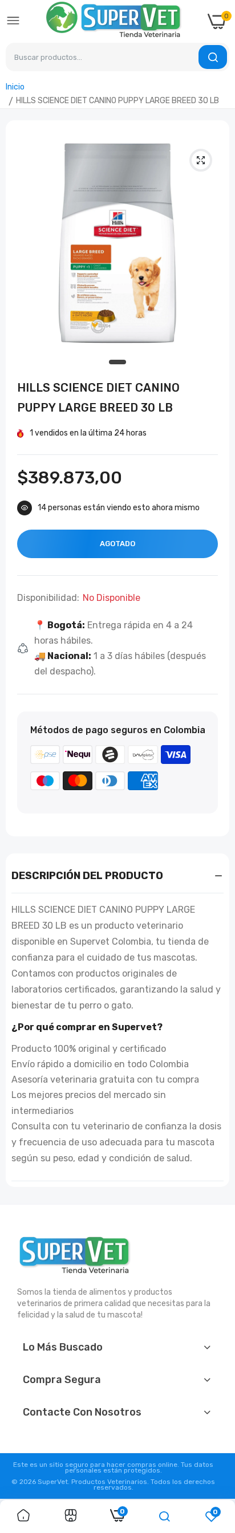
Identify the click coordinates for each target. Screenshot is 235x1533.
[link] (23, 1516)
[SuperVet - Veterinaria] (114, 21)
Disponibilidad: (48, 598)
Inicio (15, 87)
